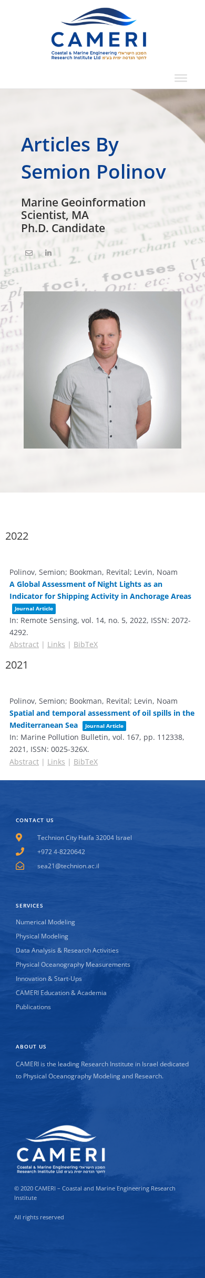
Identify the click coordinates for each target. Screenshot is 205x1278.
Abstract (24, 644)
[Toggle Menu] (181, 78)
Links (56, 644)
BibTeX (86, 644)
